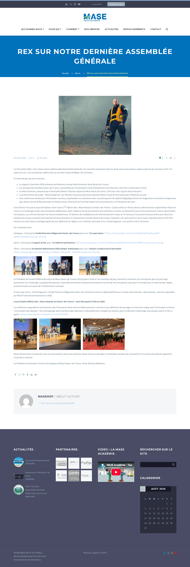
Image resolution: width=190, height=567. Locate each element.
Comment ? (72, 29)
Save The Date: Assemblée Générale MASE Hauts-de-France (36, 490)
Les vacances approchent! (37, 460)
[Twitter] (71, 4)
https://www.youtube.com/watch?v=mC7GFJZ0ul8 (44, 314)
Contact (155, 29)
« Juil (142, 489)
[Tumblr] (27, 375)
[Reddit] (35, 375)
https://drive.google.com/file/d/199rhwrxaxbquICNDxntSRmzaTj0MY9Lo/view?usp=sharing (120, 242)
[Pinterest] (23, 375)
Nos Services (92, 29)
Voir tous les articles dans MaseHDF (57, 403)
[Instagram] (75, 4)
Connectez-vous (116, 4)
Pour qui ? (55, 29)
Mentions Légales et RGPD (95, 553)
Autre (31, 157)
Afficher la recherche (173, 464)
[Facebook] (15, 375)
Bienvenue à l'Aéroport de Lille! (37, 474)
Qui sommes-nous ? (32, 29)
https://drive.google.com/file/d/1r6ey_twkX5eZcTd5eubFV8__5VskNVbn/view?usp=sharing (57, 252)
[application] (116, 472)
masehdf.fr (97, 4)
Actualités (111, 29)
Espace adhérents (134, 29)
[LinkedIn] (67, 4)
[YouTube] (79, 4)
